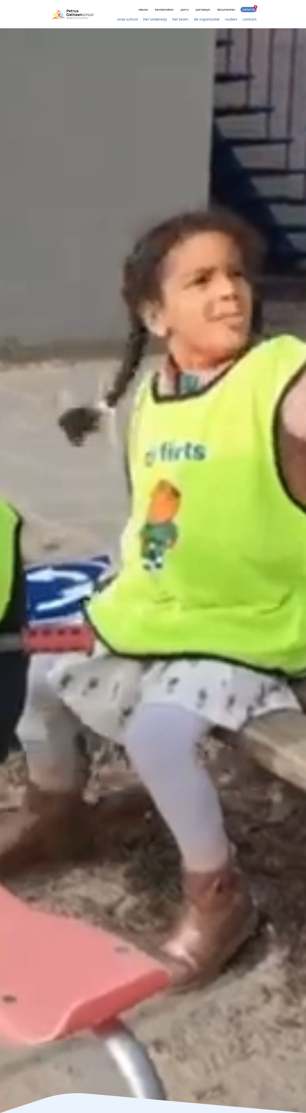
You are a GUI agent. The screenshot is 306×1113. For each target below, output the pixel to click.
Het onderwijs (155, 19)
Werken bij (249, 9)
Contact (250, 19)
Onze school (127, 19)
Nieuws (143, 10)
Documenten (226, 10)
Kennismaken (164, 10)
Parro (185, 10)
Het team (180, 19)
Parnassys (203, 10)
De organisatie (207, 19)
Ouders (231, 19)
